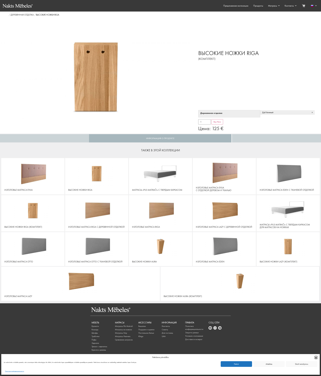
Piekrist (236, 364)
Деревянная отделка (22, 14)
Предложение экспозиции (235, 5)
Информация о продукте (160, 138)
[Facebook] (210, 328)
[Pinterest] (220, 328)
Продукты (258, 5)
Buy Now (217, 121)
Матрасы (272, 5)
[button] (316, 357)
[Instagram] (215, 328)
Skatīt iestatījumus (301, 364)
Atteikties (269, 364)
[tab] (160, 138)
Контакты (289, 5)
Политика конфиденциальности (14, 371)
